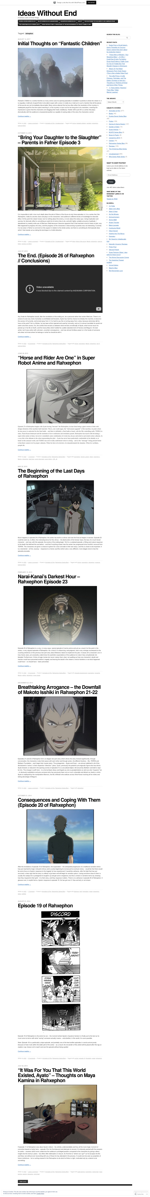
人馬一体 (54, 459)
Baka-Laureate (114, 225)
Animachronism (114, 217)
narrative (89, 123)
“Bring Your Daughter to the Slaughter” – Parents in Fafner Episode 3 (59, 140)
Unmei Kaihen (113, 265)
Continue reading (24, 116)
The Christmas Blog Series (118, 149)
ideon (91, 457)
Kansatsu (112, 236)
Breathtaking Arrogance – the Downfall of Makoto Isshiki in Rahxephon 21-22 (59, 689)
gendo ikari (95, 1172)
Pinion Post (112, 247)
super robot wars (39, 459)
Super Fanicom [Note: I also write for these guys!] (117, 253)
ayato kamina (81, 1172)
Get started (91, 2)
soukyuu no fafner (27, 244)
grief (80, 891)
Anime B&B (113, 220)
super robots (48, 459)
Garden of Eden (114, 127)
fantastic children (81, 123)
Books (111, 113)
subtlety (24, 894)
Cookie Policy (40, 1193)
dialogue (76, 891)
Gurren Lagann (85, 457)
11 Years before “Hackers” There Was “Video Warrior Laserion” (117, 90)
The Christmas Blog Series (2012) (29, 24)
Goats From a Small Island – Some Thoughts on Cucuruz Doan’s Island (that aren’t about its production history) (117, 48)
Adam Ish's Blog (114, 209)
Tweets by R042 (112, 199)
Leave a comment (33, 123)
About (80, 21)
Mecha (88, 241)
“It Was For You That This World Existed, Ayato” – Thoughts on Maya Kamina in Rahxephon (56, 1075)
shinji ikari (37, 1174)
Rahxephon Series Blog (68, 21)
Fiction (111, 121)
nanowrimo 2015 (114, 138)
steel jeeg (31, 459)
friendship (88, 1058)
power (91, 891)
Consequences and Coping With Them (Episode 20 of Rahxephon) (59, 802)
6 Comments (31, 343)
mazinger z (97, 457)
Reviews (112, 146)
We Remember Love (116, 271)
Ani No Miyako (114, 214)
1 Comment (31, 457)
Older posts (22, 1181)
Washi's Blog (113, 268)
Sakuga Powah (114, 249)
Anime (74, 123)
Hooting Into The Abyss (116, 233)
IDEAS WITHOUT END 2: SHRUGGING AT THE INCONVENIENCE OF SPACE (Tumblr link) (66, 24)
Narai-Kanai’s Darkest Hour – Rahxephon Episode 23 (49, 579)
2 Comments (31, 673)
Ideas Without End (47, 12)
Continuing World (114, 228)
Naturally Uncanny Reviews (118, 244)
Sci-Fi (98, 343)
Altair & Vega (113, 211)
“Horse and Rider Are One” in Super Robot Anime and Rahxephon (56, 360)
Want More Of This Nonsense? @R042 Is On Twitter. (115, 194)
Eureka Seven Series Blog (27, 21)
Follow (111, 182)
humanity (97, 673)
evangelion (82, 343)
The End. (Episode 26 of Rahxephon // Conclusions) (56, 258)
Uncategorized (59, 123)
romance (97, 562)
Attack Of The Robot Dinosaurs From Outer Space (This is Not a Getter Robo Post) (117, 71)
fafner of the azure (81, 241)
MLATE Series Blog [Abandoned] (48, 21)
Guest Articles (113, 129)
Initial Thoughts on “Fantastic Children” (60, 43)
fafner (73, 241)
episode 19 (82, 1058)
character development (81, 673)
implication (86, 891)
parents (25, 1174)
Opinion (111, 140)
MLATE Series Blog (115, 132)
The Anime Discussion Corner (119, 257)
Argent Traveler (114, 222)
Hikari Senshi (113, 231)
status (19, 894)
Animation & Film (50, 123)
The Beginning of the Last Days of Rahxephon (51, 473)
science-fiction (22, 125)
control (76, 1058)
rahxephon (95, 123)
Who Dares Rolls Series (117, 156)
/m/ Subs (112, 206)
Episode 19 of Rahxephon (45, 905)
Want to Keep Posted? (116, 163)
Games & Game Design (117, 124)
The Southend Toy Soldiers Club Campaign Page (99, 21)
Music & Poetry (114, 135)
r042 (25, 123)
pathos (24, 675)
